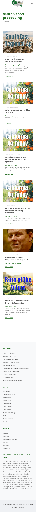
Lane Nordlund (7, 404)
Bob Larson (6, 392)
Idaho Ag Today (8, 377)
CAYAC (5, 442)
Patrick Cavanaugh (9, 413)
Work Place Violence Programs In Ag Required (16, 258)
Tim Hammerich (8, 422)
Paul (4, 416)
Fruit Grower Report (9, 374)
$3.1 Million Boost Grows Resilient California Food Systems (16, 159)
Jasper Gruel (7, 401)
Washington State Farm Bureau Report (16, 368)
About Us (6, 445)
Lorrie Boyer (7, 410)
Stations (5, 433)
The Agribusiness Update (11, 359)
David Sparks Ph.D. (9, 395)
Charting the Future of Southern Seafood (15, 60)
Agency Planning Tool (10, 439)
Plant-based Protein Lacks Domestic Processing (17, 302)
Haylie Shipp (7, 398)
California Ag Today (9, 356)
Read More (9, 76)
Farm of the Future (9, 353)
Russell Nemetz (8, 419)
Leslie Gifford (7, 407)
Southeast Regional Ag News (12, 380)
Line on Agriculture (9, 365)
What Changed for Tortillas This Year (17, 111)
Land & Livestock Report (11, 371)
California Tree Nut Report (11, 362)
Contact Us (6, 448)
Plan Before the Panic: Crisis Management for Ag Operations (17, 210)
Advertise (6, 436)
